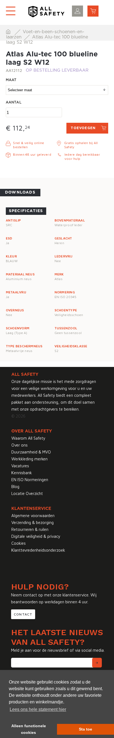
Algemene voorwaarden (33, 515)
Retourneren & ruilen (29, 529)
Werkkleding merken (29, 459)
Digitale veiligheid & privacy (35, 536)
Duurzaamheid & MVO (31, 452)
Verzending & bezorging (32, 522)
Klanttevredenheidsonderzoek (38, 550)
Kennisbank (21, 472)
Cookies (18, 543)
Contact (23, 614)
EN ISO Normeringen (29, 479)
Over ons (19, 445)
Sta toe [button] (85, 729)
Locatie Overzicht (27, 493)
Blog (15, 486)
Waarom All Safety (28, 438)
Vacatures (20, 465)
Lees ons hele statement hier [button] (38, 709)
